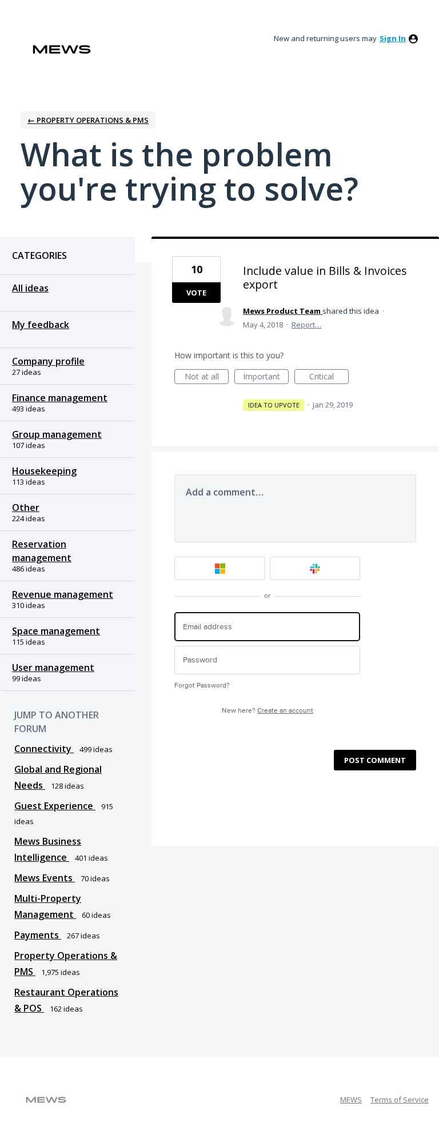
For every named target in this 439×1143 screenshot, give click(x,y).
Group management (57, 434)
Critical (329, 377)
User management (53, 667)
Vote (196, 292)
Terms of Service (399, 1099)
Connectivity (44, 748)
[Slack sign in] (315, 568)
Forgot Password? (202, 685)
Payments (37, 935)
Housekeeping (44, 471)
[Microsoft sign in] (219, 568)
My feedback (40, 324)
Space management (56, 631)
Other (25, 507)
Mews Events (44, 878)
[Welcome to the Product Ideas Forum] (61, 49)
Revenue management (62, 594)
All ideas (30, 288)
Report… (306, 324)
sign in (393, 38)
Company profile (48, 361)
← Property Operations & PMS (88, 120)
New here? (267, 710)
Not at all (207, 377)
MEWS (351, 1099)
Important (266, 377)
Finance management (59, 397)
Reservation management (41, 551)
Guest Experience (54, 806)
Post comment (375, 760)
